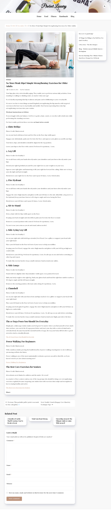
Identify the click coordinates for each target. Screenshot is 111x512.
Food (46, 16)
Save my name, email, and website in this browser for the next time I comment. (36, 493)
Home (39, 16)
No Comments (26, 89)
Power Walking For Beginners (16, 362)
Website (9, 484)
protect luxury (53, 6)
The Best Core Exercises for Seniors (18, 388)
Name (9, 465)
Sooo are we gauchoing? (86, 34)
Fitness (53, 16)
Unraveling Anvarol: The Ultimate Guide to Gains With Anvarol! (64, 421)
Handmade (63, 16)
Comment (10, 440)
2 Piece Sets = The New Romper (88, 44)
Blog (72, 16)
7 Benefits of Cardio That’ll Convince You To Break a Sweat (15, 421)
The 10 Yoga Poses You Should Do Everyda (20, 337)
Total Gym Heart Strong (40, 419)
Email (9, 474)
